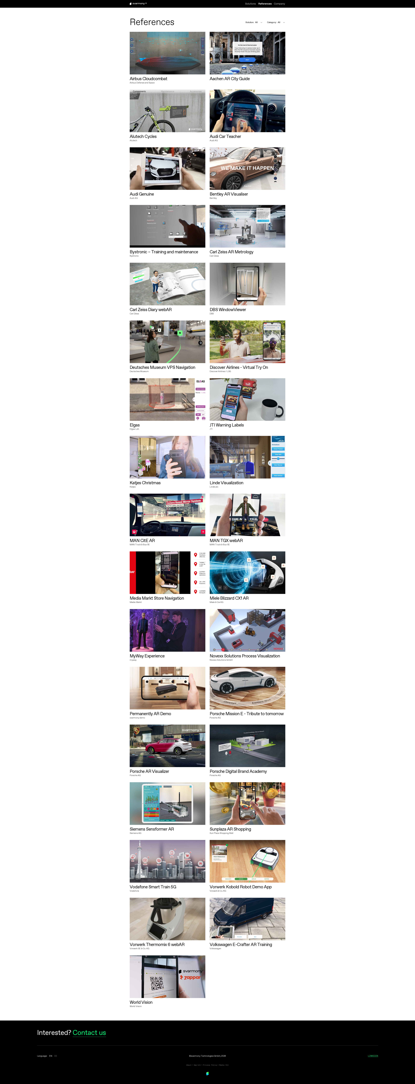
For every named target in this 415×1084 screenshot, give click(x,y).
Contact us (89, 1033)
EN (50, 1056)
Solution (249, 22)
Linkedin (373, 1055)
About (189, 1065)
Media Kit (224, 1065)
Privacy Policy (210, 1065)
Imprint (197, 1065)
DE (55, 1056)
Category (271, 22)
